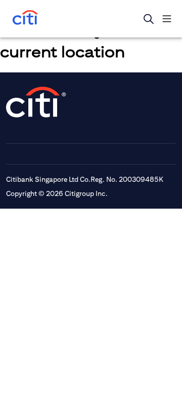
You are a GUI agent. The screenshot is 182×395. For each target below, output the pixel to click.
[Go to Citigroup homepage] (36, 102)
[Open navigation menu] (167, 18)
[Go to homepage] (25, 18)
